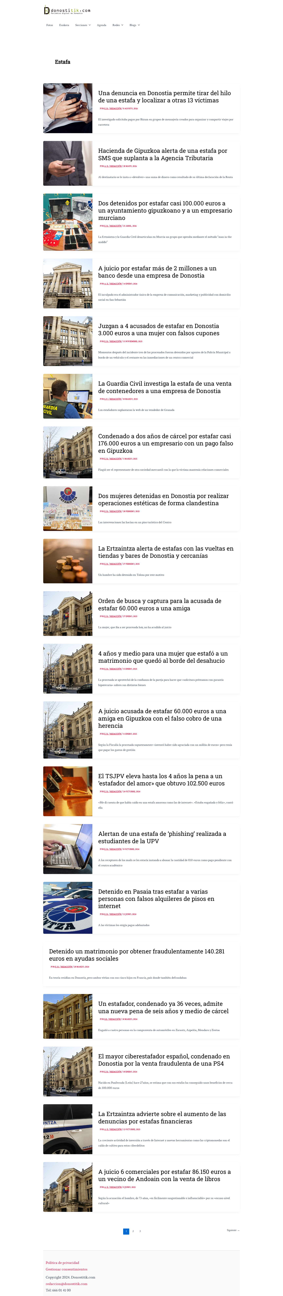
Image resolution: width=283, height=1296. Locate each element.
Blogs (133, 25)
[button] (89, 25)
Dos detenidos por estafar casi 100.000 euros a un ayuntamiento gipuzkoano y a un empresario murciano (165, 210)
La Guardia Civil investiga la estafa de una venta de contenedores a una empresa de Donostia (165, 386)
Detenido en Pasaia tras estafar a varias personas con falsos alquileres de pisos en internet (156, 898)
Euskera (64, 25)
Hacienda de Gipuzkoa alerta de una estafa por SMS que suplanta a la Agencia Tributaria (162, 154)
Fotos (49, 25)
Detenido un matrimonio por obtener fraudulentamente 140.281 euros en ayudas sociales (137, 954)
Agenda (101, 25)
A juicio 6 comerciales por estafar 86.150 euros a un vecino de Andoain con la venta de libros (164, 1175)
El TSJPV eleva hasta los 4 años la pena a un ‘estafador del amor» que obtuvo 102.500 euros (161, 779)
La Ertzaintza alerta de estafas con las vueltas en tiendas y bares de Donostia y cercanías (166, 551)
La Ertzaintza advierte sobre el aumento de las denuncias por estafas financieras (162, 1117)
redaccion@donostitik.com (66, 1283)
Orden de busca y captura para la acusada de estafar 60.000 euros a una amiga (159, 604)
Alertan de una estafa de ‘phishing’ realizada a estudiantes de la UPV (162, 837)
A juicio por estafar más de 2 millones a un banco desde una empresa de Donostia (157, 271)
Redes (116, 25)
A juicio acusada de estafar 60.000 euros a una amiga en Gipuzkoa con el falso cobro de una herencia (162, 718)
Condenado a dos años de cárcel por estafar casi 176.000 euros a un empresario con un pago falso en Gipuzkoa (165, 443)
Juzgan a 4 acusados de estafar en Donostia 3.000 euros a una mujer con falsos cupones (158, 329)
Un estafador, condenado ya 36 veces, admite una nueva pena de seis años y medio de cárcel (163, 1007)
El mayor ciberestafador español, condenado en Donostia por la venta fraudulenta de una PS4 (164, 1059)
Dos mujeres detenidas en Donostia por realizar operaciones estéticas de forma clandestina (163, 499)
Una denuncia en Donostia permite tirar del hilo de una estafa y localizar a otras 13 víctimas (164, 96)
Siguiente (233, 1230)
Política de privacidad (62, 1262)
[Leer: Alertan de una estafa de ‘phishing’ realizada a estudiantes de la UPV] (67, 848)
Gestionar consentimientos (66, 1269)
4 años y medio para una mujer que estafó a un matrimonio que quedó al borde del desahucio (163, 656)
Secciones (81, 25)
